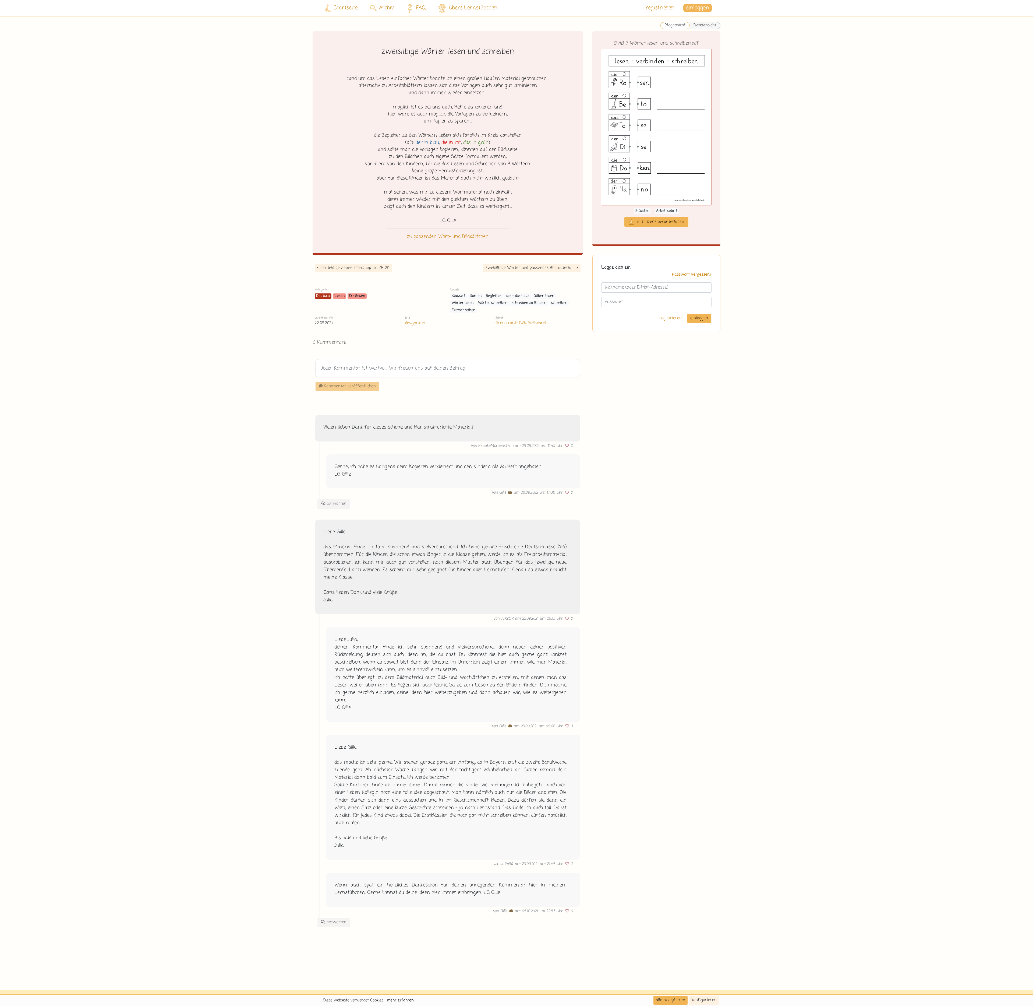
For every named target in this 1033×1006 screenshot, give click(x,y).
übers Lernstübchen (473, 8)
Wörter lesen (462, 303)
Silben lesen (544, 296)
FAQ (421, 8)
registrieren (660, 8)
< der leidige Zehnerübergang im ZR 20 (353, 268)
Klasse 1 (458, 296)
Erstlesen (357, 296)
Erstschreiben (463, 310)
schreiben (559, 303)
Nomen (476, 296)
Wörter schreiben (492, 303)
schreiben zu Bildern (529, 303)
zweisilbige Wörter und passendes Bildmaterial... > (532, 268)
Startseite (346, 8)
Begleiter (493, 296)
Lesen (339, 296)
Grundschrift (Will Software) (521, 323)
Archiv (386, 8)
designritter (415, 323)
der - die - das (517, 296)
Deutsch (323, 296)
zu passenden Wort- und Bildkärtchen (448, 236)
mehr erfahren (400, 1000)
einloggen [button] (697, 8)
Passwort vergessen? (692, 275)
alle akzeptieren (670, 1000)
